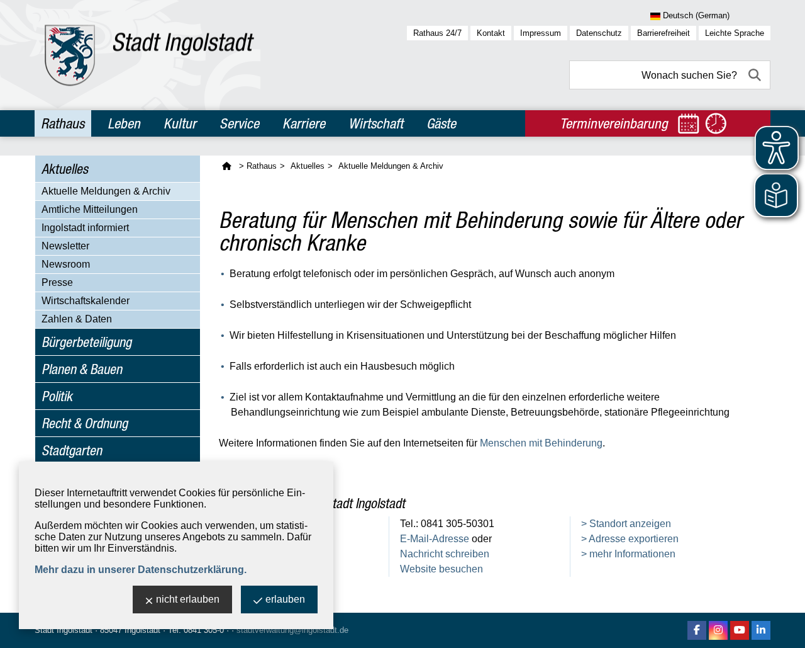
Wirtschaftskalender (86, 300)
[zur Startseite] (149, 55)
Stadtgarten (72, 450)
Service (239, 123)
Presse (57, 282)
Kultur (180, 123)
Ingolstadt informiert (85, 227)
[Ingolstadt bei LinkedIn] (761, 630)
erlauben (285, 599)
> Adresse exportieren (630, 538)
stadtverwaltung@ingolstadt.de (292, 630)
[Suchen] (756, 75)
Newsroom (66, 264)
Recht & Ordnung (85, 423)
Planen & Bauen (82, 369)
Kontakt (491, 33)
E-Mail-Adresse (434, 538)
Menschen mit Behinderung (541, 443)
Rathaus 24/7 (437, 33)
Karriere (303, 123)
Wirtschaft (375, 123)
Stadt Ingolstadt (63, 630)
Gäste (441, 123)
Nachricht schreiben (444, 554)
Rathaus (62, 123)
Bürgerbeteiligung (86, 342)
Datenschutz (599, 33)
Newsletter (65, 246)
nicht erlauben (187, 599)
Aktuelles (65, 169)
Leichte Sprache (734, 33)
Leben (124, 123)
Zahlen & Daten (77, 319)
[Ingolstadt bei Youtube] (739, 630)
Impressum (540, 33)
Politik (57, 396)
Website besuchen (441, 569)
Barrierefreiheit (663, 33)
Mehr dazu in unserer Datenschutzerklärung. (141, 569)
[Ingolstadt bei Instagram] (718, 630)
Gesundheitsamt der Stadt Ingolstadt (312, 503)
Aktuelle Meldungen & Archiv (106, 191)
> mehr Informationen (628, 554)
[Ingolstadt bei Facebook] (696, 630)
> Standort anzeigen (626, 523)
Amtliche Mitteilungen (90, 209)
